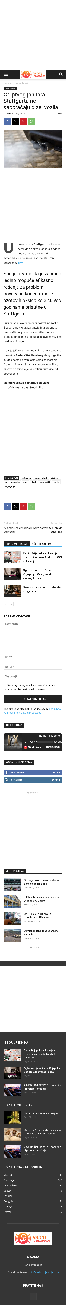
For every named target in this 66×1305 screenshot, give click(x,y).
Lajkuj (56, 772)
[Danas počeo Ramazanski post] (12, 1117)
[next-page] (11, 604)
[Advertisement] (33, 35)
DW (20, 262)
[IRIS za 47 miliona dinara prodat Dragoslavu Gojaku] (12, 901)
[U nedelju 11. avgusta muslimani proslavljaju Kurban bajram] (12, 1134)
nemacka (15, 482)
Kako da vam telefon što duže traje (47, 529)
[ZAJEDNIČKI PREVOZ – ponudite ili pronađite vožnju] (12, 1090)
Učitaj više (32, 947)
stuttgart (55, 478)
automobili (45, 482)
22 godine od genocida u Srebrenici (18, 529)
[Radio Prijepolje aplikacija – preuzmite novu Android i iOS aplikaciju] (12, 557)
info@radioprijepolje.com (44, 1272)
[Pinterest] (23, 121)
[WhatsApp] (31, 121)
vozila (56, 482)
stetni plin (26, 478)
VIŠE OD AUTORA (41, 544)
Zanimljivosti (22, 82)
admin (10, 113)
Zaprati (56, 779)
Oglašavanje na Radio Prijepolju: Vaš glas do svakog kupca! (38, 574)
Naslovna (8, 82)
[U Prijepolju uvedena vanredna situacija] (12, 935)
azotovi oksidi (41, 478)
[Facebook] (7, 121)
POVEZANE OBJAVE (17, 544)
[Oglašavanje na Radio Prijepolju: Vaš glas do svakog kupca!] (12, 574)
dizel (34, 482)
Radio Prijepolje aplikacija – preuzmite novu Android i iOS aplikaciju (42, 557)
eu (6, 482)
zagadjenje (10, 486)
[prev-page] (6, 604)
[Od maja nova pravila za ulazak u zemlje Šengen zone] (12, 884)
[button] (6, 74)
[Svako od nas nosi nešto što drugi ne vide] (12, 591)
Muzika (8, 562)
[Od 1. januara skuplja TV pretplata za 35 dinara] (12, 918)
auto (25, 482)
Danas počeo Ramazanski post (41, 1113)
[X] (15, 121)
